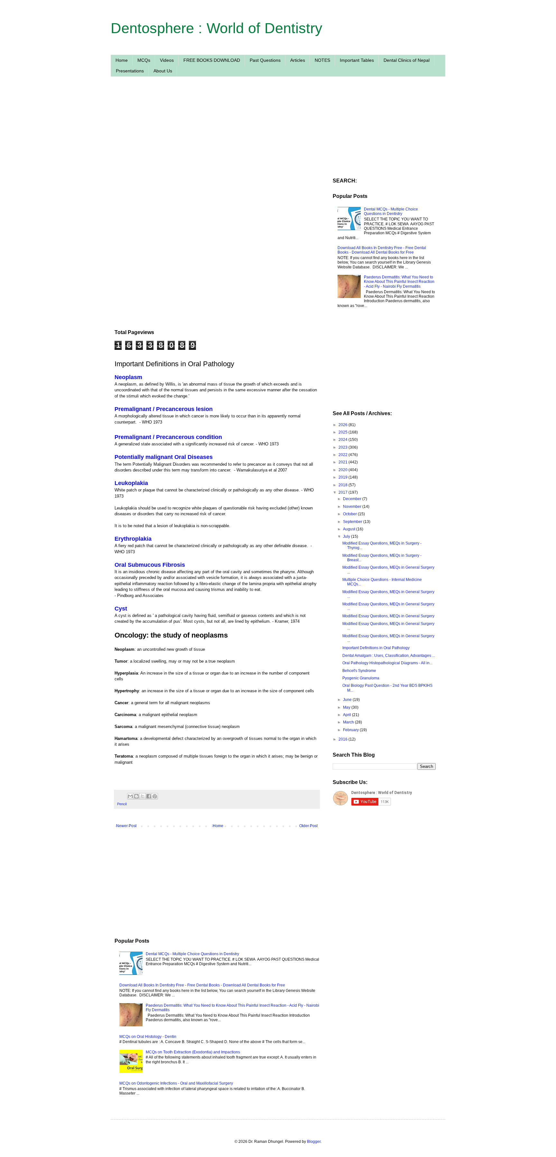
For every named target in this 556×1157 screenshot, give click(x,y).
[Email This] (130, 796)
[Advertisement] (217, 143)
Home (122, 60)
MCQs (143, 60)
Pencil (121, 804)
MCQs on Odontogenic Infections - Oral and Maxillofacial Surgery (176, 1083)
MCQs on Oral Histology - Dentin (147, 1036)
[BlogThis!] (136, 796)
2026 (343, 425)
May (347, 707)
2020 (343, 470)
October (350, 514)
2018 (343, 485)
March (349, 722)
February (351, 730)
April (347, 715)
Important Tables (357, 60)
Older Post (308, 826)
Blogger (313, 1141)
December (352, 499)
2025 (343, 432)
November (352, 506)
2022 (343, 455)
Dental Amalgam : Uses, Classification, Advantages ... (388, 655)
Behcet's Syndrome (359, 670)
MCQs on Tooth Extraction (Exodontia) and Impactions (193, 1052)
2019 (343, 477)
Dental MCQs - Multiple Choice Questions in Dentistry (192, 954)
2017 (343, 492)
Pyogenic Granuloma (360, 678)
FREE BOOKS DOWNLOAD (211, 60)
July (347, 536)
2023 (343, 447)
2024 (343, 439)
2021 (343, 462)
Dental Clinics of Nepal (407, 60)
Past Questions (265, 60)
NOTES (322, 60)
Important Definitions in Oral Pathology (376, 648)
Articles (297, 60)
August (349, 529)
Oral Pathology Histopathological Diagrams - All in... (387, 663)
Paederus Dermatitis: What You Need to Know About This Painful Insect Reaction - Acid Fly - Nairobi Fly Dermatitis (399, 282)
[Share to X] (142, 796)
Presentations (130, 70)
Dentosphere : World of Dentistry (216, 28)
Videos (167, 60)
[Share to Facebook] (148, 796)
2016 (343, 739)
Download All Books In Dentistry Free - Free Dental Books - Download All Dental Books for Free (202, 985)
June (348, 699)
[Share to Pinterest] (155, 796)
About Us (162, 70)
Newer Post (126, 826)
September (353, 521)
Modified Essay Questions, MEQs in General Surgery (388, 616)
